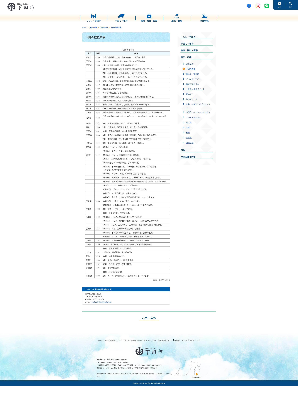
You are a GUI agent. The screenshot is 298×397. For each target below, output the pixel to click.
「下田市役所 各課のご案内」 (144, 368)
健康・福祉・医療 (189, 50)
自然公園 (189, 142)
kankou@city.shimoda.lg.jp (101, 302)
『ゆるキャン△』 (193, 117)
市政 (183, 150)
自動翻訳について (165, 340)
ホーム (84, 27)
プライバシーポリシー (133, 340)
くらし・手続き (188, 36)
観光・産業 (93, 27)
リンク (184, 340)
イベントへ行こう (193, 79)
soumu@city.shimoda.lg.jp (152, 365)
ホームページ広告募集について (110, 340)
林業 (188, 132)
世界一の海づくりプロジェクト (198, 106)
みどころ (189, 63)
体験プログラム (192, 84)
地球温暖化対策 (188, 156)
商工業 (189, 122)
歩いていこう (191, 99)
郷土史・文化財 (192, 73)
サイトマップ (194, 340)
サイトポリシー (150, 340)
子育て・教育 (187, 43)
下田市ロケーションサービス (198, 112)
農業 (188, 127)
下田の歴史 (104, 27)
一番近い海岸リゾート (195, 89)
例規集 (177, 340)
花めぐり (189, 94)
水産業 (189, 137)
